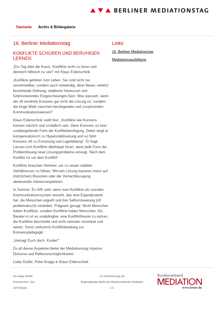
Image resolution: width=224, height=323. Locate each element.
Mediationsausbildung (129, 59)
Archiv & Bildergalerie (56, 27)
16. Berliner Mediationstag (132, 52)
